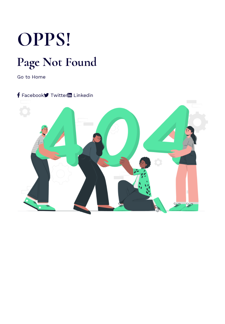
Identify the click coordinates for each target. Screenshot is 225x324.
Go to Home (32, 77)
